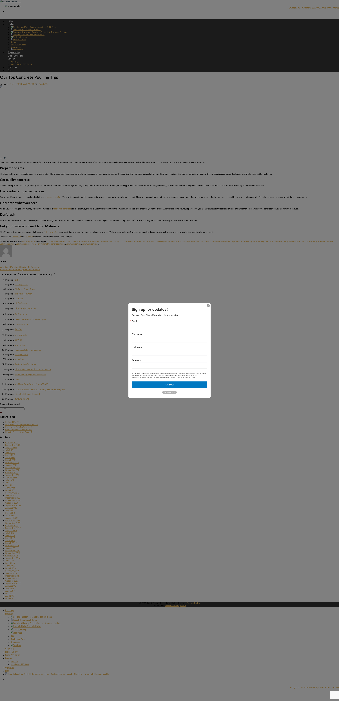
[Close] (208, 305)
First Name (137, 334)
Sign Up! (169, 385)
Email (134, 321)
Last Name (137, 347)
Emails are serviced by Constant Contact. (183, 377)
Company (136, 360)
